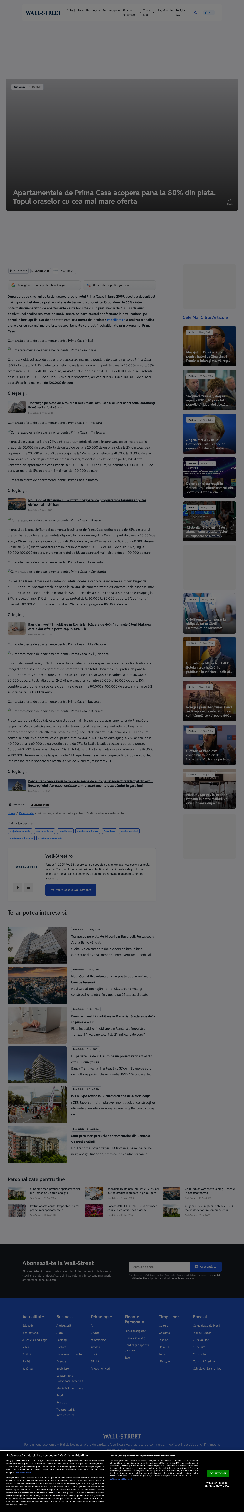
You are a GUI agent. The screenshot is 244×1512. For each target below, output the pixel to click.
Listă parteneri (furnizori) (121, 1479)
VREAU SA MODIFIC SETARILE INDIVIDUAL (217, 1485)
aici (55, 1492)
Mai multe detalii (23, 1472)
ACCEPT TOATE (218, 1473)
